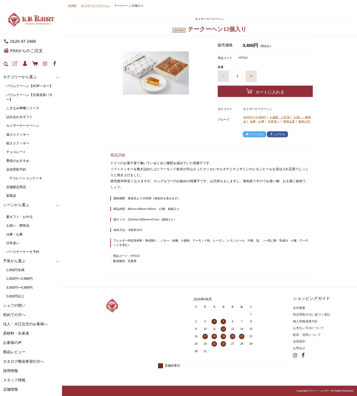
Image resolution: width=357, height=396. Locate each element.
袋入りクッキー (17, 134)
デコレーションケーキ (25, 178)
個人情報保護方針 (305, 321)
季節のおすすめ (17, 161)
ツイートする (255, 134)
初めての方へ (14, 315)
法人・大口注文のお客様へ (25, 324)
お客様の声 (12, 343)
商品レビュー (14, 352)
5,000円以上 (15, 296)
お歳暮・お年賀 (280, 117)
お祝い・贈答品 (17, 225)
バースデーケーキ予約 (22, 252)
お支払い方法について (308, 328)
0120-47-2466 (23, 41)
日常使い (12, 243)
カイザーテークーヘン (22, 125)
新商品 (11, 195)
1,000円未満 (15, 270)
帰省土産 (289, 121)
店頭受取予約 (16, 169)
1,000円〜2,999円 (19, 278)
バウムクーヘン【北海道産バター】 (29, 97)
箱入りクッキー (17, 143)
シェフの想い (14, 305)
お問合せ (299, 348)
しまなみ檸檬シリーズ (22, 108)
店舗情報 (10, 389)
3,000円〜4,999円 (19, 287)
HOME (72, 5)
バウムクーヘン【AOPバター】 (29, 86)
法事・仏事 (14, 234)
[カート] (34, 63)
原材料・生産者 (16, 333)
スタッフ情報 (14, 380)
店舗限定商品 (16, 187)
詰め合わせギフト (19, 117)
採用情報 (10, 371)
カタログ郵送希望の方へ (23, 361)
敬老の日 (304, 121)
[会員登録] (15, 63)
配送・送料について (307, 334)
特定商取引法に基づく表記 (311, 314)
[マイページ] (25, 63)
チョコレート (16, 152)
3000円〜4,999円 (254, 117)
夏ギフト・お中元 (19, 217)
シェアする (279, 134)
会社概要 (299, 308)
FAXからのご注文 (26, 50)
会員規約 (299, 341)
